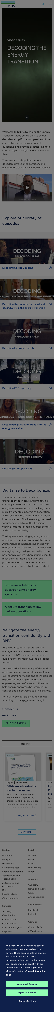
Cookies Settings (27, 1001)
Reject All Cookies (27, 992)
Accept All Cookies (27, 984)
